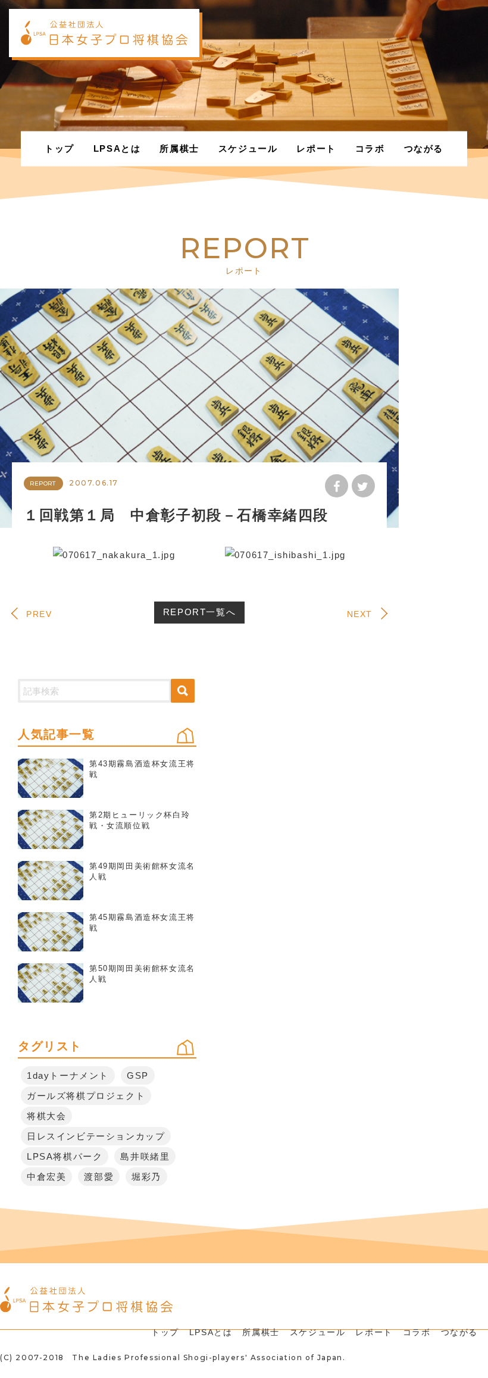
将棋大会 (46, 1116)
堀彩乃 (146, 1177)
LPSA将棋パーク (64, 1156)
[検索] (183, 691)
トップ (59, 148)
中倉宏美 (46, 1177)
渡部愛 (99, 1177)
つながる (423, 148)
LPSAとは (117, 148)
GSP (138, 1075)
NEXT (360, 614)
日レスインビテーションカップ (96, 1136)
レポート (316, 148)
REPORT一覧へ (199, 612)
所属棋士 (179, 148)
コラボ (370, 148)
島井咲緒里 (145, 1156)
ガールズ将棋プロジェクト (86, 1096)
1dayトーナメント (68, 1075)
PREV (39, 614)
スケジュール (248, 148)
